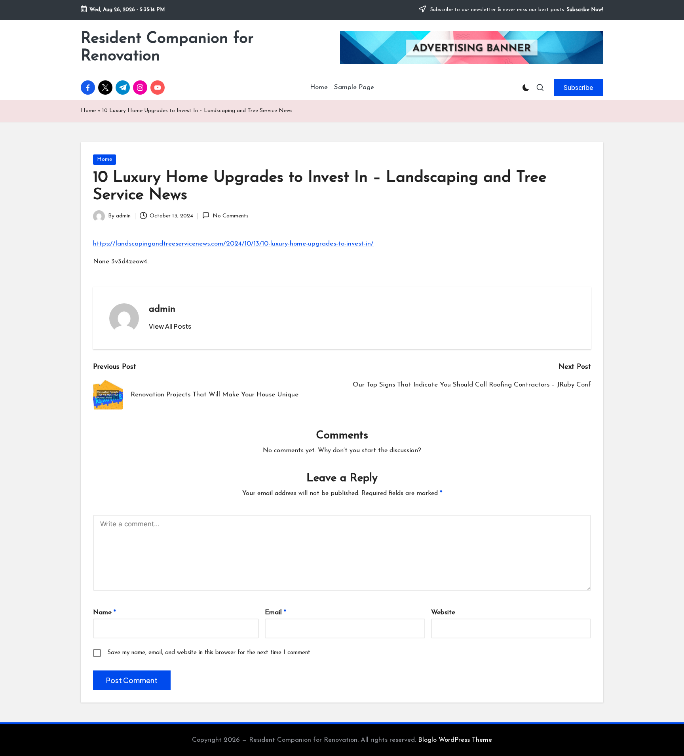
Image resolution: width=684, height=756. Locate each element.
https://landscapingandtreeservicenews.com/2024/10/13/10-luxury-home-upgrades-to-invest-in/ (233, 243)
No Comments (230, 216)
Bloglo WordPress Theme (455, 740)
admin (162, 309)
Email (275, 612)
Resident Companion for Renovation (167, 47)
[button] (578, 87)
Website (443, 612)
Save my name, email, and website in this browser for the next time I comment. (209, 653)
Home (88, 111)
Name (104, 612)
